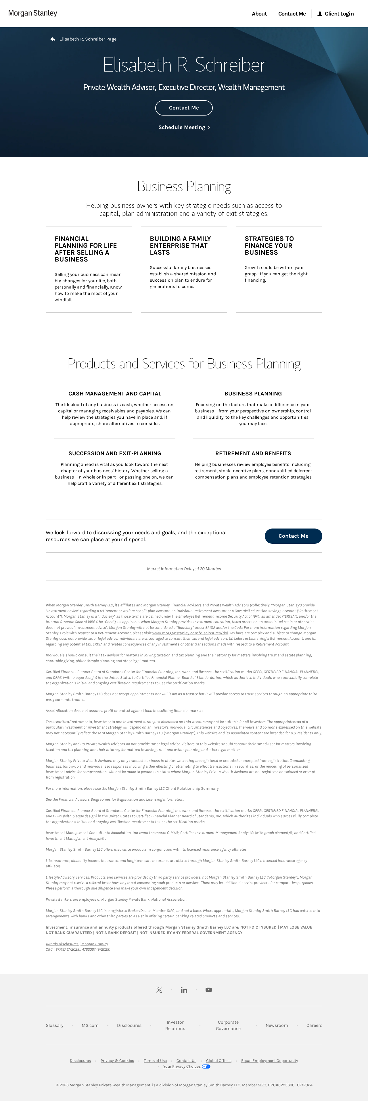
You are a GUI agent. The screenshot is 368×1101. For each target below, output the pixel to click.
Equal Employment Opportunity (269, 1060)
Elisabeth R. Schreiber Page (88, 39)
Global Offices (218, 1060)
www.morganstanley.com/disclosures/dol (190, 633)
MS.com (90, 1025)
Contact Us (186, 1060)
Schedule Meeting (184, 127)
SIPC (262, 1085)
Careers (314, 1025)
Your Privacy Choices (182, 1066)
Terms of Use (155, 1060)
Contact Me (184, 108)
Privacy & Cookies (117, 1060)
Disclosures (129, 1025)
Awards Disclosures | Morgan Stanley (77, 943)
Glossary (54, 1025)
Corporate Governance (232, 1025)
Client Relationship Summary (192, 788)
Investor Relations (178, 1025)
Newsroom (277, 1025)
